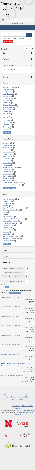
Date (7, 287)
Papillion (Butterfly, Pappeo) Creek (13, 219)
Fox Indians (6, 165)
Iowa (4, 214)
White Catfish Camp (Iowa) (11, 223)
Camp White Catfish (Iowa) (11, 210)
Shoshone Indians (8, 154)
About (13, 399)
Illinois (5, 212)
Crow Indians (7, 161)
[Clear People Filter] (18, 87)
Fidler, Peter (6, 118)
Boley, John (6, 100)
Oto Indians (6, 143)
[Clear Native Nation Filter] (14, 143)
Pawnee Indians (7, 145)
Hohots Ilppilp (7, 127)
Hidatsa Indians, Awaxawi (11, 167)
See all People (7, 132)
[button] (27, 268)
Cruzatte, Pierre (7, 92)
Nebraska (5, 205)
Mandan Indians (8, 174)
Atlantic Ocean (7, 234)
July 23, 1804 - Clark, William (10, 297)
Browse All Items (18, 38)
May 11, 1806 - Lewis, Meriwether (12, 375)
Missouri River (7, 201)
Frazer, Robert (7, 124)
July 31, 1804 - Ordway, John (10, 344)
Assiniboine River (8, 230)
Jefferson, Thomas (8, 98)
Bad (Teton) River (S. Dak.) (11, 238)
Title (3, 287)
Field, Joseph (7, 120)
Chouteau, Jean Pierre (9, 107)
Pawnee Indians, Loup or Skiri (12, 185)
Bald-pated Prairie (8, 240)
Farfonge (5, 116)
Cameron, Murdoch (9, 105)
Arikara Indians (7, 156)
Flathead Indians (8, 163)
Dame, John (6, 113)
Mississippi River (8, 216)
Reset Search (8, 41)
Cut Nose (5, 111)
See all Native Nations (9, 188)
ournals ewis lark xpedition (11, 8)
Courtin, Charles (8, 109)
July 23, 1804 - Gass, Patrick (10, 316)
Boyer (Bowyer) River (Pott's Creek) (14, 208)
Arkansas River (7, 227)
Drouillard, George (8, 87)
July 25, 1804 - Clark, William (10, 326)
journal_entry (7, 69)
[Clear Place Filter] (19, 199)
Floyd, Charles (7, 96)
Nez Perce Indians (8, 176)
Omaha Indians (7, 178)
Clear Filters (28, 48)
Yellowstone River (8, 225)
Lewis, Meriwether (8, 94)
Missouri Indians (8, 152)
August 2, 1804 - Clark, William (11, 354)
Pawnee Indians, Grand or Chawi (13, 182)
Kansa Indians (7, 169)
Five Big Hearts (7, 122)
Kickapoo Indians (8, 171)
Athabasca (6, 232)
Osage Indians (7, 180)
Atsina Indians (7, 158)
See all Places (6, 244)
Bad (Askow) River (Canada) (12, 236)
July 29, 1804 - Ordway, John (10, 335)
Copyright (21, 399)
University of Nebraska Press (25, 410)
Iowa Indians (7, 150)
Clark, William (7, 89)
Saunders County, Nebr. (10, 221)
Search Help (7, 38)
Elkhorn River (7, 203)
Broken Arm (6, 102)
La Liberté (6, 129)
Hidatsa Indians (7, 147)
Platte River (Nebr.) (9, 199)
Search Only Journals (15, 293)
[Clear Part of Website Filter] (15, 69)
